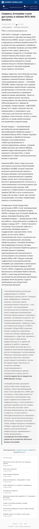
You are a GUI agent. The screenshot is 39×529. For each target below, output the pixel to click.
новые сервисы (7, 27)
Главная (14, 523)
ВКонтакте (21, 452)
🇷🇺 (16, 24)
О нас (20, 523)
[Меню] (35, 2)
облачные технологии (21, 27)
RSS (25, 523)
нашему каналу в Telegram (25, 450)
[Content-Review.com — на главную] (12, 2)
